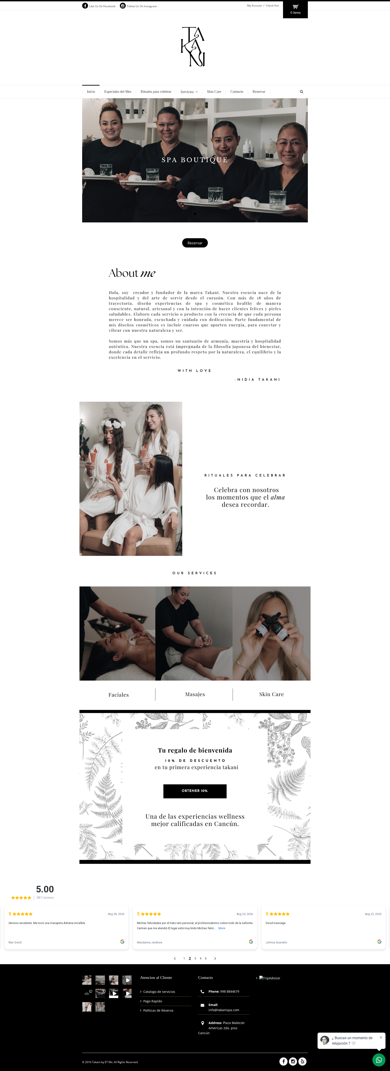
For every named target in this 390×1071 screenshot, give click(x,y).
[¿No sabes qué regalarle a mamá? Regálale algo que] (113, 993)
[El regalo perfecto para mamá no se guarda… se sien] (100, 993)
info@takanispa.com (224, 1010)
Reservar (259, 91)
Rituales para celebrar (156, 91)
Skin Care (214, 91)
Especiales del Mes (117, 91)
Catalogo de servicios (159, 991)
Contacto (236, 91)
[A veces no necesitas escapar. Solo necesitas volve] (127, 980)
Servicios (187, 92)
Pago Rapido (152, 1001)
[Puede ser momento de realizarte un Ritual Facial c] (86, 980)
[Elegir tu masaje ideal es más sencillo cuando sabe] (86, 993)
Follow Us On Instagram (142, 6)
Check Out (272, 5)
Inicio (91, 91)
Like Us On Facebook (102, 6)
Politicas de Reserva (158, 1010)
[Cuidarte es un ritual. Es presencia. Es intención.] (86, 1006)
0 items (295, 12)
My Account (254, 5)
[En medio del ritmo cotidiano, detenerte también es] (100, 980)
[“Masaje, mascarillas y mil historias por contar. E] (100, 1006)
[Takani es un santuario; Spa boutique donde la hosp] (127, 993)
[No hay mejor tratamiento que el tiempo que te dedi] (113, 980)
